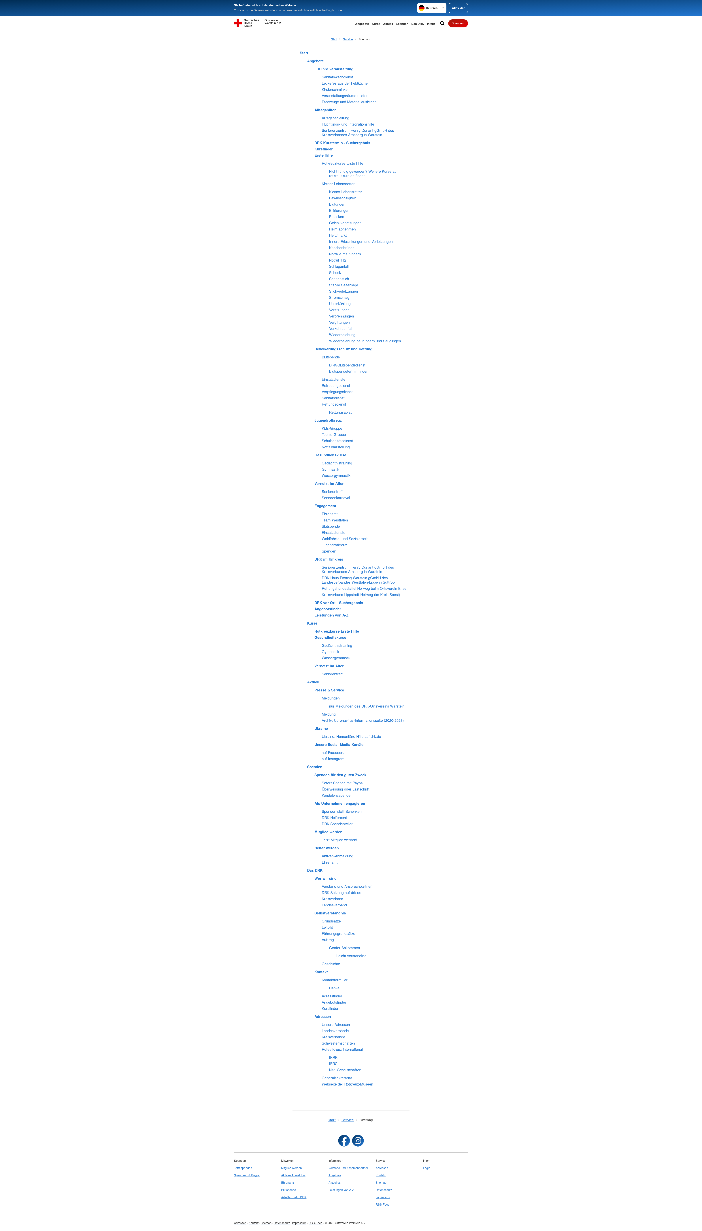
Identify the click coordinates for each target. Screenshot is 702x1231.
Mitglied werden (328, 832)
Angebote (362, 24)
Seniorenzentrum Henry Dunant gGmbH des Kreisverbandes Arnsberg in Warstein (358, 132)
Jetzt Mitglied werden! (339, 840)
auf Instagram (333, 759)
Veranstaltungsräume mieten (345, 95)
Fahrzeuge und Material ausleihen (349, 102)
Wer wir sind (325, 878)
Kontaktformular (335, 980)
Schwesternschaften (338, 1043)
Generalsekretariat (337, 1078)
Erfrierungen (339, 210)
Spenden (402, 24)
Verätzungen (339, 310)
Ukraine (321, 728)
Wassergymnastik (336, 475)
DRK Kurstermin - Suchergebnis (342, 143)
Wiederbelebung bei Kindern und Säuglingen (365, 341)
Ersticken (336, 216)
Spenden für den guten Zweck (340, 775)
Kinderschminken (336, 89)
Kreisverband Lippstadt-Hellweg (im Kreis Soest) (361, 594)
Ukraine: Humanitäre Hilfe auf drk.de (351, 736)
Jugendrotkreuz (328, 420)
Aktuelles (335, 1182)
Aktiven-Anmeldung (337, 856)
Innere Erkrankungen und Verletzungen (361, 241)
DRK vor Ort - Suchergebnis (338, 602)
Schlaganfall (339, 266)
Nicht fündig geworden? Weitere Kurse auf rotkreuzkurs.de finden (363, 173)
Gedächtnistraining (337, 463)
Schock (335, 272)
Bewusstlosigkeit (342, 198)
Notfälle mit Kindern (345, 254)
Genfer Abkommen (344, 948)
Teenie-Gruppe (334, 434)
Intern (431, 24)
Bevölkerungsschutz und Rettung (343, 349)
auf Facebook (333, 752)
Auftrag (328, 939)
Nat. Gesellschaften (345, 1070)
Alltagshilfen (325, 110)
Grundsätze (331, 921)
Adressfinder (332, 996)
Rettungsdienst (334, 404)
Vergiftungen (339, 322)
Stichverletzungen (343, 291)
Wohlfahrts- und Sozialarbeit (345, 538)
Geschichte (331, 964)
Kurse (376, 24)
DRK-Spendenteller (337, 824)
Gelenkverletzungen (345, 223)
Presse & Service (329, 690)
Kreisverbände (333, 1037)
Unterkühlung (340, 303)
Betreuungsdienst (336, 385)
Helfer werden (326, 848)
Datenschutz (384, 1190)
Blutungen (337, 204)
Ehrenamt (330, 514)
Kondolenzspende (336, 795)
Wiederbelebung (342, 334)
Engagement (325, 506)
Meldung (329, 714)
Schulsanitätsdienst (337, 440)
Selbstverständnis (330, 913)
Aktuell (388, 24)
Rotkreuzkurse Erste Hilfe (342, 163)
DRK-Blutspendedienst (347, 365)
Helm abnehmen (342, 229)
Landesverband (334, 905)
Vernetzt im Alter (329, 483)
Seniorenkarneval (336, 498)
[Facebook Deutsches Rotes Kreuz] (344, 1141)
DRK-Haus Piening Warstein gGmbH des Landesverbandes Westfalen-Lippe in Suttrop (358, 580)
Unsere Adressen (336, 1024)
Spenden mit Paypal (247, 1175)
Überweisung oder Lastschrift (345, 789)
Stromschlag (339, 297)
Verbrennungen (341, 316)
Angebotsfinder (327, 609)
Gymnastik (330, 469)
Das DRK (417, 24)
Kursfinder (323, 149)
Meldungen (331, 698)
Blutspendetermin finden (348, 371)
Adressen (322, 1016)
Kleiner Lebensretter (338, 183)
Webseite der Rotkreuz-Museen (347, 1084)
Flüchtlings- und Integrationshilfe (348, 124)
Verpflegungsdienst (337, 391)
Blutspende (331, 357)
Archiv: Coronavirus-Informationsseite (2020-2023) (363, 720)
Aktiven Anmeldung (294, 1175)
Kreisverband (332, 899)
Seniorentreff (332, 491)
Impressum (383, 1197)
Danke (334, 988)
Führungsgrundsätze (338, 933)
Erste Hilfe (323, 155)
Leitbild (327, 927)
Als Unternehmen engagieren (339, 803)
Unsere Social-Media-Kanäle (338, 744)
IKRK (333, 1057)
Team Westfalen (335, 520)
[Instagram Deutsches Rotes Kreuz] (358, 1141)
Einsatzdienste (333, 379)
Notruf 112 (337, 260)
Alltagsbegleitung (335, 118)
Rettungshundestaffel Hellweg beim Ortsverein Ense (364, 588)
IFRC (333, 1063)
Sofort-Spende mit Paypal (342, 783)
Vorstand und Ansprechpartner (347, 886)
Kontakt (321, 972)
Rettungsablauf (341, 412)
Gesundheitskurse (330, 455)
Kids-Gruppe (332, 428)
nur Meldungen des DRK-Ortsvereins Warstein (366, 706)
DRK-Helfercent (334, 817)
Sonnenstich (339, 279)
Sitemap (381, 1182)
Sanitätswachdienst (337, 77)
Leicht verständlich (351, 956)
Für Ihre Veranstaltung (333, 69)
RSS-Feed (383, 1204)
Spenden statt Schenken (342, 811)
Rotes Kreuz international (342, 1049)
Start (304, 53)
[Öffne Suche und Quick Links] (442, 23)
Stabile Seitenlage (343, 285)
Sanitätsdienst (333, 398)
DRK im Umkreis (328, 559)
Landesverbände (335, 1030)
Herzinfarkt (338, 235)
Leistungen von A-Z (331, 615)
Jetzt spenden (243, 1168)
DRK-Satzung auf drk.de (341, 892)
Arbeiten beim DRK (293, 1197)
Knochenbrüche (341, 247)
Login (426, 1168)
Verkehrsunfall (340, 328)
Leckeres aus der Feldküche (345, 83)
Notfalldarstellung (336, 447)
